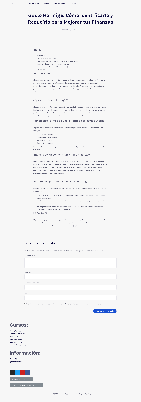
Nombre (28, 272)
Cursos (21, 3)
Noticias (46, 3)
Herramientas (33, 3)
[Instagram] (12, 372)
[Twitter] (17, 372)
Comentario (29, 256)
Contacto (73, 3)
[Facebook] (27, 372)
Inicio (13, 3)
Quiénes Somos (60, 3)
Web (26, 293)
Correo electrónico (32, 283)
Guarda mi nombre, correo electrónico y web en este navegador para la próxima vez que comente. (64, 304)
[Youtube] (22, 372)
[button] (21, 379)
